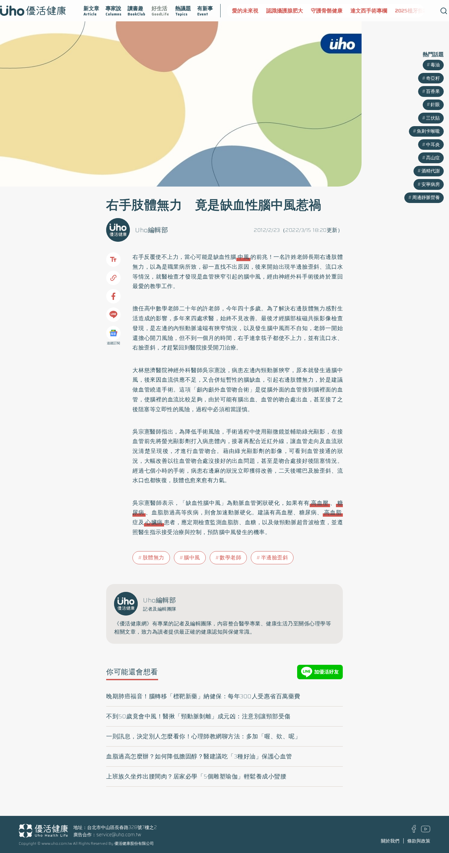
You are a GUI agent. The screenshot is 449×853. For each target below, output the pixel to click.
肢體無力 (153, 557)
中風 (243, 257)
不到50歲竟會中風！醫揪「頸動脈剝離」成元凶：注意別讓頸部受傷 (198, 716)
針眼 (435, 151)
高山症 (433, 204)
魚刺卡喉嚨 (428, 177)
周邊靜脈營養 (426, 244)
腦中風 (192, 557)
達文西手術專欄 (345, 11)
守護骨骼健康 (303, 11)
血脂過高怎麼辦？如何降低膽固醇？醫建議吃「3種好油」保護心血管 (199, 756)
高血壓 (320, 503)
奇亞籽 (433, 124)
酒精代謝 (430, 217)
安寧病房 (430, 231)
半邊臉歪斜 (274, 557)
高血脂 (333, 512)
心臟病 (154, 522)
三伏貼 (433, 164)
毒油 (435, 111)
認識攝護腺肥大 (261, 11)
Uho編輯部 (151, 230)
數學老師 (230, 557)
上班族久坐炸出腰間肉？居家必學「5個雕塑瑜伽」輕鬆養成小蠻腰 (196, 776)
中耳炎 (433, 191)
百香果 (433, 138)
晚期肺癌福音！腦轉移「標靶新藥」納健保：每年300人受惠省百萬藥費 (203, 696)
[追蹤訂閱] (113, 333)
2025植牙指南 (389, 11)
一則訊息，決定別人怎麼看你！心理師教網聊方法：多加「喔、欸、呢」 (203, 736)
